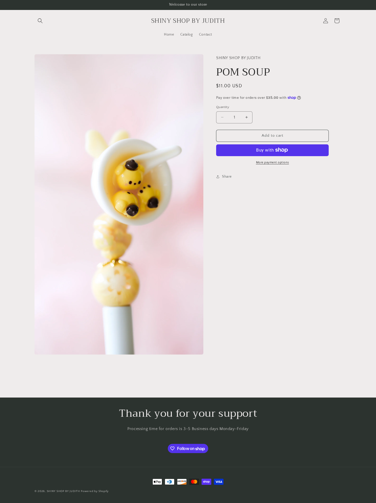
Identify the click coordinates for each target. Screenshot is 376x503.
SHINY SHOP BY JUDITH (63, 491)
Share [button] (227, 177)
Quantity (222, 107)
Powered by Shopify (95, 491)
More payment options (272, 162)
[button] (40, 20)
